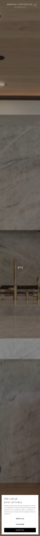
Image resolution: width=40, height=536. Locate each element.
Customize (20, 524)
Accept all (20, 530)
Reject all (20, 518)
